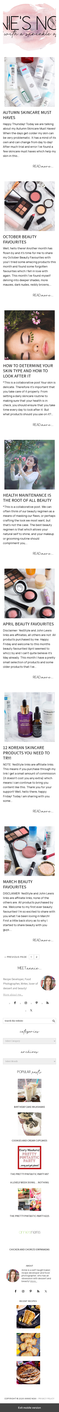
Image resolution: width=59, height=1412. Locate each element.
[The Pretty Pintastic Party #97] (29, 1157)
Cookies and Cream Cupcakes (29, 1140)
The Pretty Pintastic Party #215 (29, 1215)
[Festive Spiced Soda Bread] (28, 1372)
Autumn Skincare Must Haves (27, 115)
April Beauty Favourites (28, 624)
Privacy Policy (46, 1398)
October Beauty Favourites (20, 239)
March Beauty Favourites (17, 884)
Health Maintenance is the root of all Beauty (27, 497)
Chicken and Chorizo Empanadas (29, 1249)
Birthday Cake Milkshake (29, 1106)
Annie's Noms (29, 25)
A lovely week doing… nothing (29, 1182)
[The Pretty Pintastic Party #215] (29, 1199)
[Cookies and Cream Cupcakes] (29, 1124)
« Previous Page (16, 956)
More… (33, 1281)
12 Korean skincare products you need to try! (26, 753)
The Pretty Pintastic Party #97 (29, 1174)
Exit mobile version (29, 1407)
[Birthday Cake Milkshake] (29, 1090)
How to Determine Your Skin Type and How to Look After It (28, 371)
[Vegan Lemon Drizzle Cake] (28, 1344)
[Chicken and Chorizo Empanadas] (29, 1233)
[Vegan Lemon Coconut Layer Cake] (28, 1316)
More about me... (13, 994)
